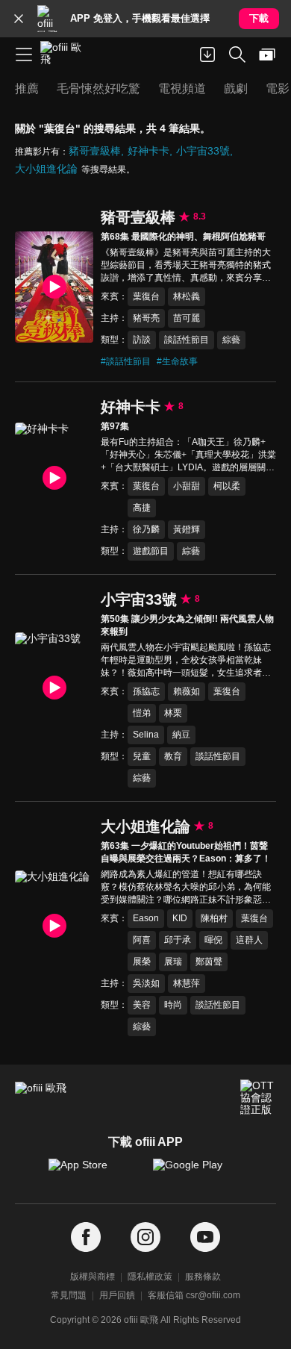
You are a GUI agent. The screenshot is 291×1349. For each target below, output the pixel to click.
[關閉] (18, 18)
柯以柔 (226, 486)
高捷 (142, 507)
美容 (142, 1005)
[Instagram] (145, 1237)
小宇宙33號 (203, 151)
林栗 (173, 713)
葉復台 (146, 296)
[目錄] (24, 54)
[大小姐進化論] (54, 925)
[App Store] (93, 1172)
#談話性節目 (126, 361)
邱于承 (177, 940)
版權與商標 (92, 1276)
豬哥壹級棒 (95, 151)
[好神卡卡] (54, 478)
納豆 (181, 734)
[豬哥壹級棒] (54, 286)
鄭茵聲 (208, 961)
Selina (146, 734)
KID (179, 918)
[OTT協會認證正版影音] (258, 1097)
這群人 (249, 940)
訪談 (142, 339)
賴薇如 (186, 691)
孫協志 (146, 691)
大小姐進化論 (46, 169)
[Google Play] (197, 1172)
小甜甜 (186, 486)
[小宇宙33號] (54, 687)
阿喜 (142, 940)
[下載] (207, 54)
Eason (146, 918)
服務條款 (203, 1276)
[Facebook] (86, 1237)
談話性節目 (186, 339)
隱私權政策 (150, 1276)
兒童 (142, 756)
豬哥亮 (146, 318)
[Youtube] (205, 1237)
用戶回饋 (117, 1295)
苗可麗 (186, 318)
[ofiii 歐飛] (65, 54)
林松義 (186, 296)
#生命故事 (177, 361)
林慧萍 (186, 983)
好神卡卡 (148, 151)
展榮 (142, 961)
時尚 (173, 1005)
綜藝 (231, 339)
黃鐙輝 (186, 529)
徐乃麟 (146, 529)
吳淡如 (146, 983)
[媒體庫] (267, 54)
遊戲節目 (151, 551)
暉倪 (213, 940)
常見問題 (69, 1295)
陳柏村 (214, 918)
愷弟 (142, 713)
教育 (173, 756)
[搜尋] (237, 54)
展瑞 (173, 961)
